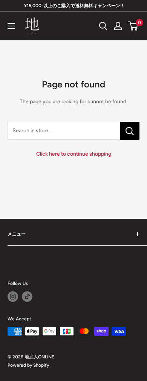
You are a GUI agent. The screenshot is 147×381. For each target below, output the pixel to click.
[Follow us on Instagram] (13, 296)
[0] (133, 26)
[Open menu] (11, 26)
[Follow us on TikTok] (27, 296)
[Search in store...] (129, 131)
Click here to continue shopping (73, 154)
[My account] (118, 26)
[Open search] (103, 26)
